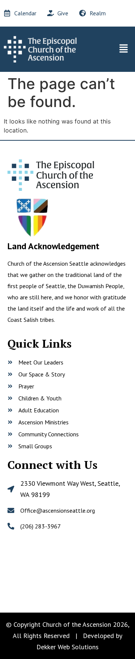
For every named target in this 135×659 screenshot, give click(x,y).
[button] (123, 49)
